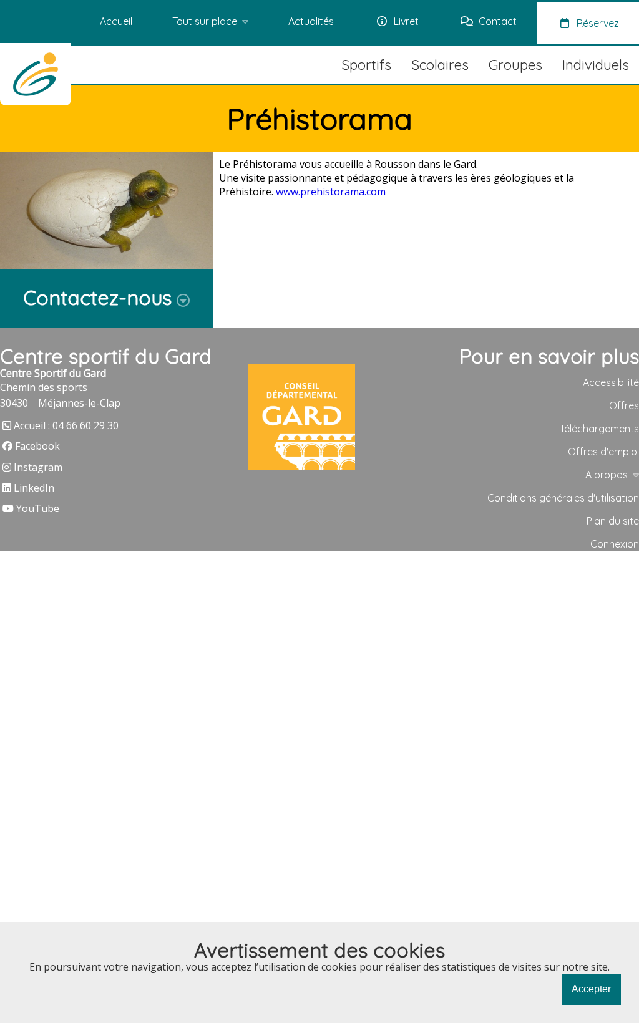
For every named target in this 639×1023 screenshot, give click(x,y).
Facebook (37, 446)
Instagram (38, 467)
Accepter (591, 989)
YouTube (37, 508)
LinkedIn (34, 488)
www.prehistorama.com (331, 191)
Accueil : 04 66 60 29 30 (66, 425)
